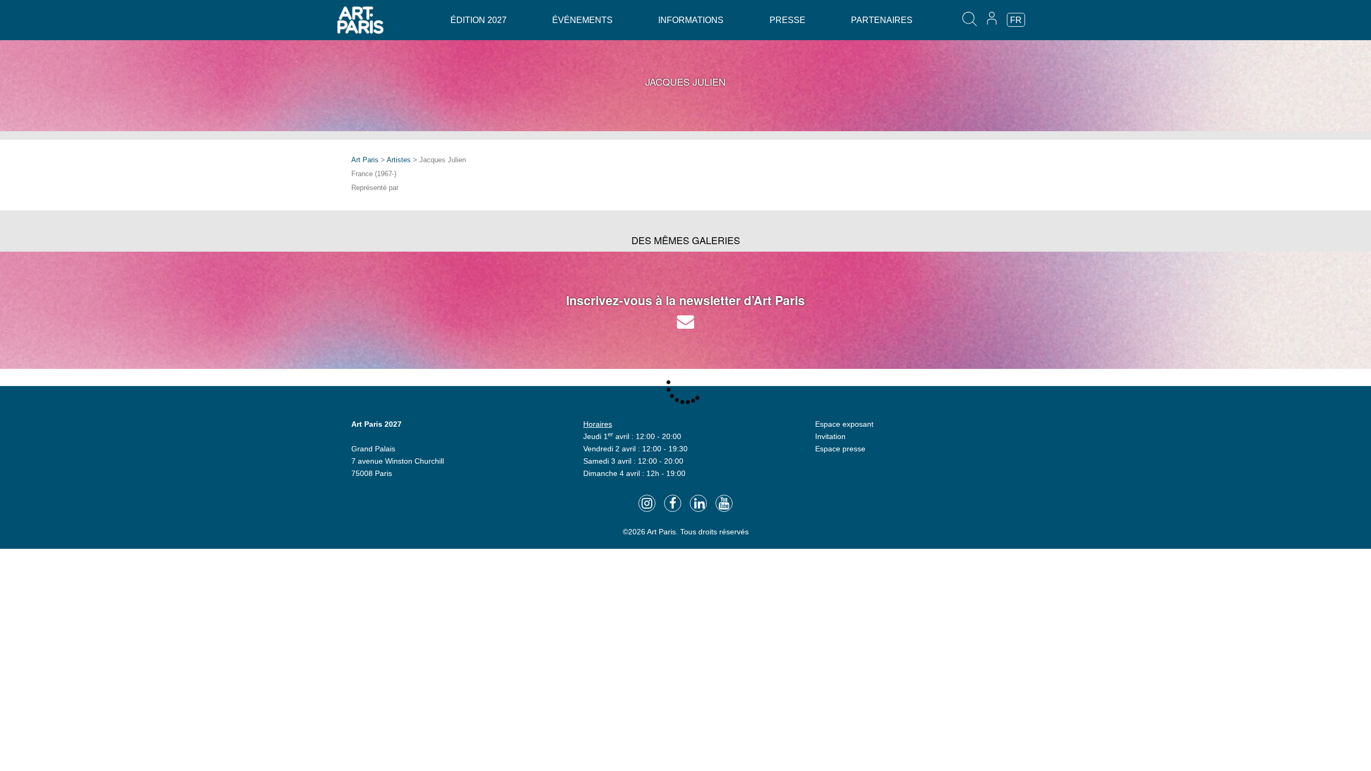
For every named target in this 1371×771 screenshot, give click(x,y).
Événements (582, 20)
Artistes (399, 160)
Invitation (830, 436)
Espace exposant (844, 424)
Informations (691, 20)
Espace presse (840, 448)
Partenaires (882, 20)
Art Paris (365, 160)
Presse (787, 20)
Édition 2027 (478, 20)
